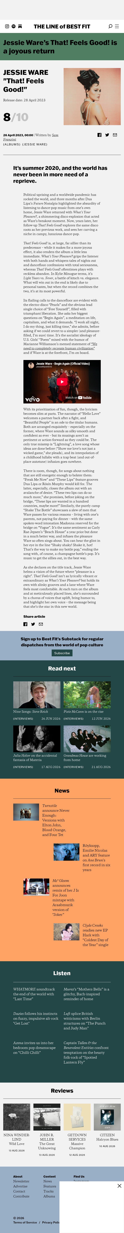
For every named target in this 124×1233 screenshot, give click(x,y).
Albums (12, 144)
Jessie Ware (25, 72)
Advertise (20, 1186)
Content (49, 1176)
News (47, 1181)
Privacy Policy (52, 1222)
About (17, 1176)
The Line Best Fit (62, 26)
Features (49, 1186)
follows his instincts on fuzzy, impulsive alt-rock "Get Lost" (35, 1018)
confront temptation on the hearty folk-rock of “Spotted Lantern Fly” (86, 1053)
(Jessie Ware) (34, 144)
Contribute (21, 1196)
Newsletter (21, 1181)
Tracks (48, 1191)
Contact (19, 1191)
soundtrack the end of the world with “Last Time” (34, 994)
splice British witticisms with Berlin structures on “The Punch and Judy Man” (85, 1021)
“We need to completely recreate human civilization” (60, 346)
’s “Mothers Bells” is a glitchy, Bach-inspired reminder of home (86, 994)
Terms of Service (25, 1222)
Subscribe (62, 653)
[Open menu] (117, 26)
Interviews (23, 718)
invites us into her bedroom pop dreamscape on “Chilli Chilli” (34, 1048)
